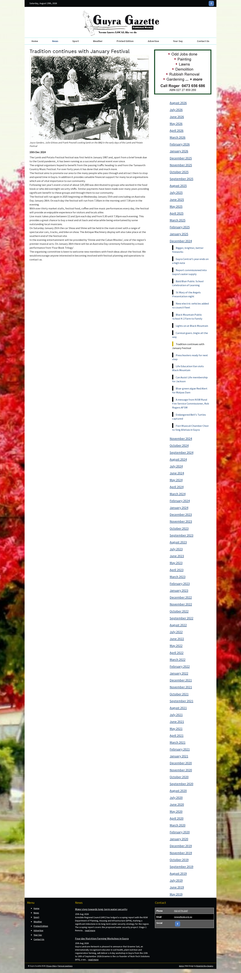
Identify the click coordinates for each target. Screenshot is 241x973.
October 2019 (179, 860)
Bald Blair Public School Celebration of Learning (188, 283)
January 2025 (179, 234)
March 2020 (177, 825)
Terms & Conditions (65, 966)
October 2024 (179, 445)
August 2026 (178, 103)
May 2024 (176, 480)
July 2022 (176, 632)
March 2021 (177, 742)
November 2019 (181, 853)
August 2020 (178, 791)
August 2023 (178, 542)
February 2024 (180, 501)
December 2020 (181, 763)
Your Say (178, 41)
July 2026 (176, 110)
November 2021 (181, 687)
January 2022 (179, 673)
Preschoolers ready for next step (190, 357)
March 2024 (177, 494)
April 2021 (176, 735)
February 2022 (180, 666)
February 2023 (180, 583)
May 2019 (176, 894)
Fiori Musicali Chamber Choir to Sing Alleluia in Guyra (190, 427)
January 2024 (179, 507)
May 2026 (176, 123)
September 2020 (181, 784)
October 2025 (179, 172)
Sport (75, 41)
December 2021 (181, 680)
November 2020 (181, 770)
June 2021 (177, 721)
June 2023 (177, 556)
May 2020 (176, 811)
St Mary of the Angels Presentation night (186, 294)
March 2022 (177, 659)
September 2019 (181, 866)
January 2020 (179, 839)
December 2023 (181, 514)
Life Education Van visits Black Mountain (188, 368)
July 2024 (176, 466)
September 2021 (181, 701)
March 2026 (177, 137)
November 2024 (181, 438)
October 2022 (179, 611)
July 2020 (176, 797)
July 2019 (176, 880)
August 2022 (178, 625)
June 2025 (177, 199)
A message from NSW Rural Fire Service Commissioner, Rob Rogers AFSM (190, 403)
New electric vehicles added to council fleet (190, 305)
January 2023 (179, 590)
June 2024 (177, 473)
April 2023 (176, 570)
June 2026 (177, 117)
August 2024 (178, 459)
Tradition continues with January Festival (188, 346)
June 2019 (177, 887)
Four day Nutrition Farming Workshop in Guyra (102, 938)
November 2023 (181, 521)
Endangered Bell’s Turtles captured (189, 416)
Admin (181, 966)
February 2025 (180, 227)
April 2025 (176, 213)
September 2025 (181, 179)
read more (90, 930)
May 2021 (176, 728)
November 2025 (181, 165)
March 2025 (177, 220)
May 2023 (176, 563)
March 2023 (177, 577)
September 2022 (181, 618)
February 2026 (180, 144)
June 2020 (177, 804)
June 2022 (177, 639)
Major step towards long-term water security (101, 909)
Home (35, 41)
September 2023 (181, 535)
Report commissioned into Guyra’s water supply (189, 272)
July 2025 (176, 192)
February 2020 (180, 832)
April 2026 (176, 130)
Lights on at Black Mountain (192, 326)
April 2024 (176, 487)
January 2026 (179, 151)
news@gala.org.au (183, 916)
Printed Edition (125, 41)
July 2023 (176, 549)
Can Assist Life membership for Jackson (190, 379)
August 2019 (178, 873)
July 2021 (176, 715)
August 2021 (178, 708)
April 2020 (176, 818)
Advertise (153, 41)
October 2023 (179, 528)
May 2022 (176, 645)
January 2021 (179, 756)
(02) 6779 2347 (181, 910)
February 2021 (180, 749)
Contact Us (203, 41)
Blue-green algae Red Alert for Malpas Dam (189, 390)
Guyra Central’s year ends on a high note (190, 261)
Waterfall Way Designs (204, 966)
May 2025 (176, 206)
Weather (98, 41)
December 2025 (181, 158)
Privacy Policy (52, 966)
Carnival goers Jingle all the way (190, 335)
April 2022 (176, 653)
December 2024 (181, 241)
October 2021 (179, 694)
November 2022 (181, 604)
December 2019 (181, 846)
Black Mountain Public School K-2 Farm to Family (187, 316)
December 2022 (181, 597)
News (55, 41)
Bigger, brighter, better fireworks (187, 250)
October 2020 (179, 777)
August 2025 (178, 186)
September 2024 (181, 452)
